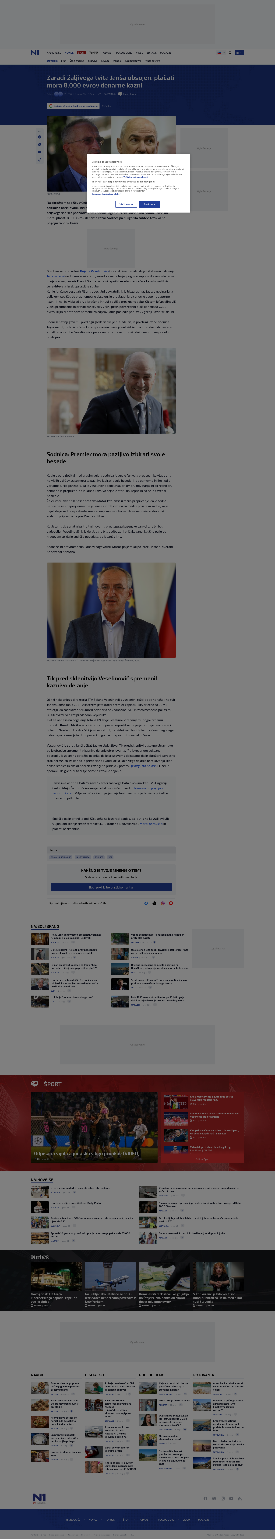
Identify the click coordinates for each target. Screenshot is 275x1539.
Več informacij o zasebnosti (135, 177)
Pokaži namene (126, 204)
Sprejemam (149, 204)
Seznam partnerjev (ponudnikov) (106, 194)
